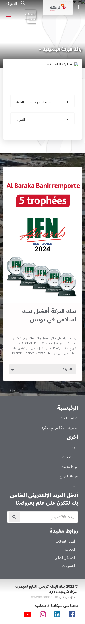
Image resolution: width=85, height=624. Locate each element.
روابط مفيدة (70, 466)
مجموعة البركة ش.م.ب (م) (60, 428)
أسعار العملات (65, 541)
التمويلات (68, 566)
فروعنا (74, 447)
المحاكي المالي (64, 557)
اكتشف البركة (68, 418)
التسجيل (14, 517)
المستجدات (70, 457)
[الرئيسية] (58, 7)
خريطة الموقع (69, 476)
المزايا (20, 119)
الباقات (70, 549)
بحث (23, 3)
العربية (12, 4)
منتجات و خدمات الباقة (33, 102)
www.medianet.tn (44, 597)
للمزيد (67, 369)
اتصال (74, 486)
